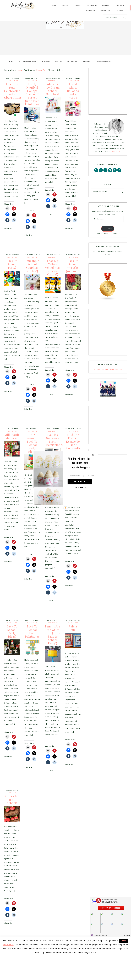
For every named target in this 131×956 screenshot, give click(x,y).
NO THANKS (80, 488)
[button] (80, 462)
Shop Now (79, 481)
